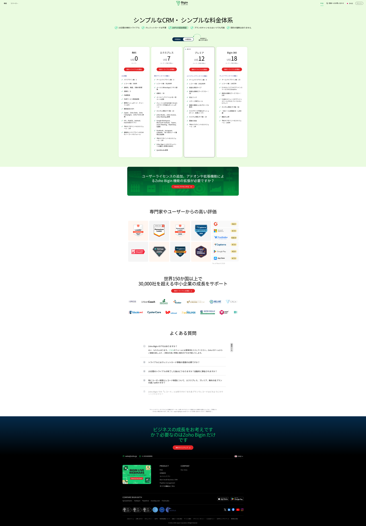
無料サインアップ (182, 447)
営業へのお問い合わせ (336, 3)
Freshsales (165, 501)
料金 (321, 3)
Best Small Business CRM (169, 479)
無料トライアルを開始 (134, 69)
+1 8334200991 (147, 456)
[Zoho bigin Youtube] (233, 509)
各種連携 (163, 473)
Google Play (237, 499)
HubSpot (137, 501)
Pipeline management (167, 483)
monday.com (155, 501)
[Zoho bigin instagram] (242, 509)
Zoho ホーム (130, 518)
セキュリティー (148, 518)
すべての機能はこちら (167, 486)
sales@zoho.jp (131, 456)
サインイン (359, 3)
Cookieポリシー (211, 518)
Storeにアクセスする (181, 186)
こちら (171, 350)
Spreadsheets (127, 501)
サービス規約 (187, 518)
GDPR (156, 518)
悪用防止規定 (234, 518)
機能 (5, 3)
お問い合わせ (139, 518)
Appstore (223, 499)
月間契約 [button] (178, 39)
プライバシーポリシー (199, 518)
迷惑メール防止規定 (177, 518)
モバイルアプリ (165, 476)
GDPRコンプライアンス (223, 518)
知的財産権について (165, 518)
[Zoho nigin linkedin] (229, 509)
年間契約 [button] (188, 39)
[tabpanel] (136, 475)
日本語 (351, 3)
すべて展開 (231, 347)
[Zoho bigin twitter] (225, 509)
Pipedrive (145, 501)
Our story (184, 470)
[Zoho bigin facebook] (238, 509)
